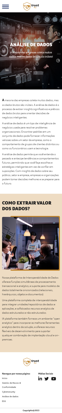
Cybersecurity (8, 392)
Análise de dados (10, 396)
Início (4, 378)
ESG (4, 401)
